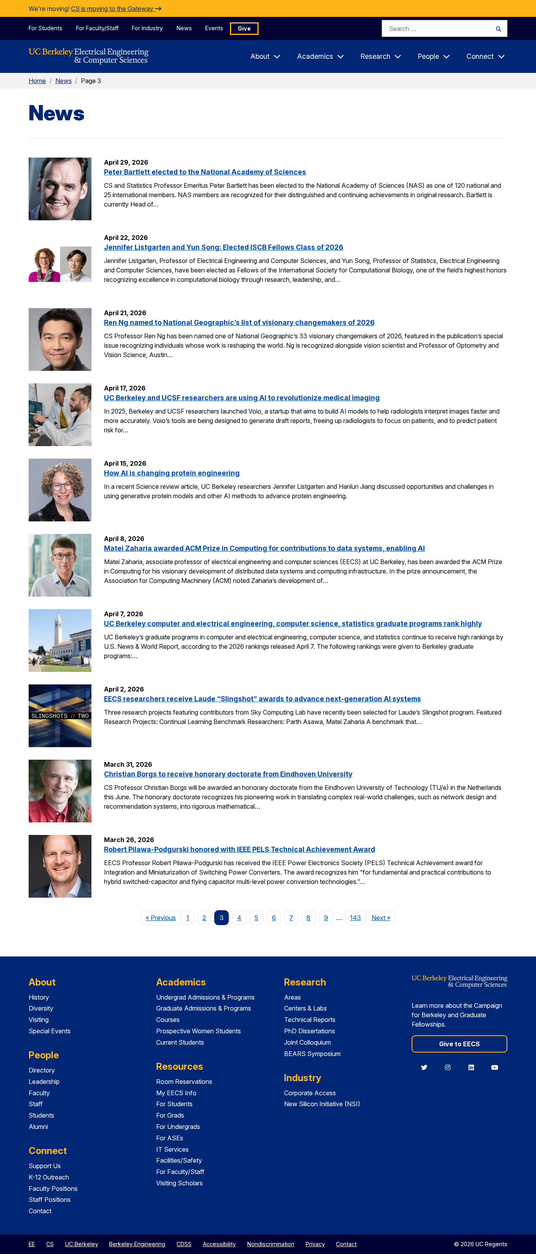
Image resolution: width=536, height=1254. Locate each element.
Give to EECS (459, 1044)
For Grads (170, 1115)
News (184, 28)
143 (355, 918)
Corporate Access (310, 1093)
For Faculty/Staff (97, 28)
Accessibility (219, 1244)
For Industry (147, 28)
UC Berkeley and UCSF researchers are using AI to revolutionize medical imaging (242, 398)
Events (214, 28)
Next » (383, 917)
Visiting (39, 1020)
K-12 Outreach (49, 1177)
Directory (42, 1070)
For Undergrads (178, 1127)
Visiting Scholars (179, 1183)
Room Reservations (184, 1081)
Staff (36, 1104)
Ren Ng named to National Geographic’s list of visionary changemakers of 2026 (239, 322)
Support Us (45, 1166)
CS (50, 1244)
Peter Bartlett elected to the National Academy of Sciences (205, 172)
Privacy (315, 1244)
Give (244, 28)
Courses (168, 1020)
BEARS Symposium (312, 1054)
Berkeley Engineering (137, 1244)
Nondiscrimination (270, 1244)
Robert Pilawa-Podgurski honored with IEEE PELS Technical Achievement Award (239, 849)
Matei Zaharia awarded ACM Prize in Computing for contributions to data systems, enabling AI (264, 548)
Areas (292, 997)
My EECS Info (176, 1093)
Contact (40, 1211)
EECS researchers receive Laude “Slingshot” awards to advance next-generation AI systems (262, 699)
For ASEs (169, 1138)
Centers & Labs (305, 1008)
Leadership (44, 1081)
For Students (45, 28)
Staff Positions (50, 1199)
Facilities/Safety (179, 1160)
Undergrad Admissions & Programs (205, 997)
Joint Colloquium (307, 1042)
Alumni (38, 1127)
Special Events (50, 1031)
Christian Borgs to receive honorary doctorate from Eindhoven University (228, 774)
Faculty (39, 1093)
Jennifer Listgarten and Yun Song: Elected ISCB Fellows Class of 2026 (223, 247)
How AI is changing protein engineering (172, 473)
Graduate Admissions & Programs (203, 1008)
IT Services (172, 1149)
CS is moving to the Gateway (113, 9)
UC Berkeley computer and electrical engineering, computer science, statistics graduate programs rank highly (293, 623)
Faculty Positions (53, 1188)
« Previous (163, 917)
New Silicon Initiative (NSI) (322, 1104)
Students (41, 1115)
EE (32, 1244)
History (39, 997)
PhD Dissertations (309, 1031)
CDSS (184, 1244)
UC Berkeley (81, 1244)
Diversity (41, 1008)
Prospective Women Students (198, 1031)
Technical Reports (309, 1020)
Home (37, 81)
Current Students (180, 1042)
